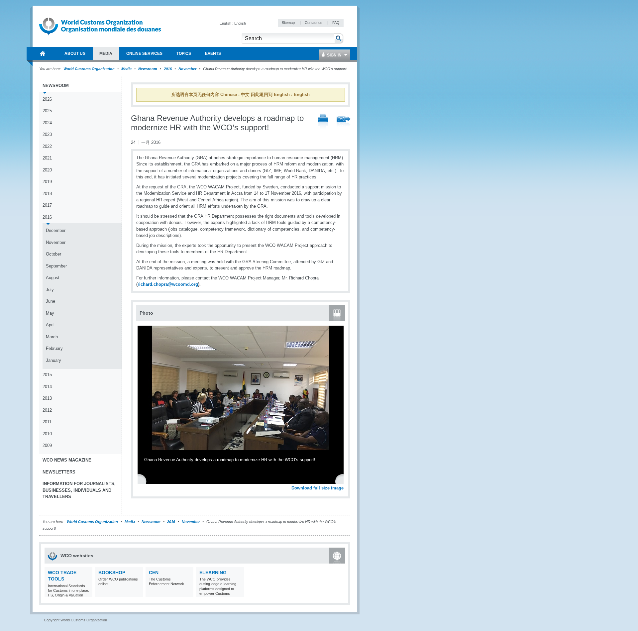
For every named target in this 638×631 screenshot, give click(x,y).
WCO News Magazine (67, 460)
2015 (47, 374)
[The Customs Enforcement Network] (187, 592)
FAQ (336, 23)
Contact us (314, 23)
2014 (47, 386)
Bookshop (111, 572)
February (54, 348)
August (52, 277)
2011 (47, 421)
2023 (47, 134)
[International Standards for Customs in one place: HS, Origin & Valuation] (86, 592)
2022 (47, 146)
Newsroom (147, 69)
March (52, 336)
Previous (143, 480)
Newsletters (59, 472)
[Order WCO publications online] (137, 592)
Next (342, 480)
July (50, 289)
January (53, 360)
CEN (154, 572)
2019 (47, 181)
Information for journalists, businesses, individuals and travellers (79, 490)
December (55, 230)
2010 (47, 433)
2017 (47, 205)
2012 (47, 410)
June (50, 301)
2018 (47, 193)
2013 (47, 398)
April (50, 324)
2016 (168, 69)
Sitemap (289, 23)
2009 (47, 445)
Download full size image (317, 487)
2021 (47, 158)
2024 (47, 122)
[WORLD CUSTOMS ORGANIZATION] (43, 53)
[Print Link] (323, 122)
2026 (47, 99)
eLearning (213, 572)
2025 (47, 110)
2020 (47, 169)
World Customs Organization (89, 69)
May (50, 313)
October (53, 254)
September (56, 265)
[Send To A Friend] (344, 122)
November (187, 69)
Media (126, 69)
